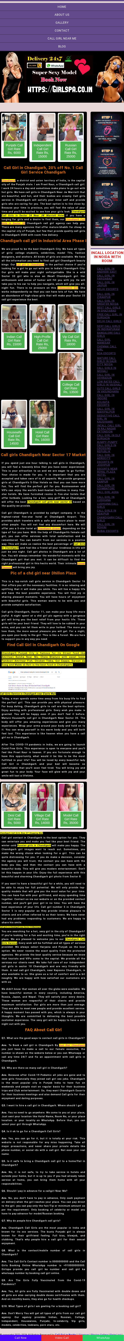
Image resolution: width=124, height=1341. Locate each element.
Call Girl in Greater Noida (108, 302)
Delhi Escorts (107, 289)
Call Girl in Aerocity (105, 457)
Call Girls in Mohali (106, 370)
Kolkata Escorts (103, 404)
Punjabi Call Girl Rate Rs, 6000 (14, 148)
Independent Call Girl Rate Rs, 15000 (43, 150)
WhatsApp (103, 1337)
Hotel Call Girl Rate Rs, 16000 (42, 435)
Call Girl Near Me (62, 38)
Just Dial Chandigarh (72, 1045)
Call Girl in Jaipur (105, 284)
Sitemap (84, 1334)
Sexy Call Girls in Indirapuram (108, 328)
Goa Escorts (106, 353)
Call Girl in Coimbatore (106, 487)
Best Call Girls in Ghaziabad (108, 309)
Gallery (62, 22)
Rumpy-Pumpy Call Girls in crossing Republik (107, 447)
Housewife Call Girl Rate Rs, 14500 (14, 437)
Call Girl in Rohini (105, 526)
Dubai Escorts (108, 531)
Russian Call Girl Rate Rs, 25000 (70, 150)
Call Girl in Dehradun (105, 376)
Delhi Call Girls (109, 321)
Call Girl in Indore (105, 397)
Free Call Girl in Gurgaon (109, 316)
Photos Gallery (99, 1334)
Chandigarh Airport (49, 528)
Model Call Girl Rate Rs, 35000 (70, 819)
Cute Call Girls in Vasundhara (108, 390)
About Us (62, 14)
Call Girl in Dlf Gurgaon (108, 437)
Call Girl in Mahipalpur (106, 410)
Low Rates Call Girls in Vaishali (109, 383)
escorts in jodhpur (105, 463)
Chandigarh (8, 180)
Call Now (21, 1337)
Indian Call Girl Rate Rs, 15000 (14, 340)
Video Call (62, 1337)
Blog (62, 46)
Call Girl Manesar (104, 341)
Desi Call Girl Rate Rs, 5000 (14, 819)
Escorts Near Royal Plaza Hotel (107, 471)
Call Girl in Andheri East (107, 270)
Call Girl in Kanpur (105, 480)
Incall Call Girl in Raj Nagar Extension (109, 428)
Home (62, 6)
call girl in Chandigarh (30, 264)
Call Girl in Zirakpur (105, 296)
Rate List (115, 1334)
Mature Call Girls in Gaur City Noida (107, 361)
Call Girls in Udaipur (106, 512)
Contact (62, 30)
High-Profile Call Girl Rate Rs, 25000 (42, 342)
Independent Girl (67, 287)
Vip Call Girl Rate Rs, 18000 (70, 340)
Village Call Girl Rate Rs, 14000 (42, 819)
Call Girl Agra (108, 492)
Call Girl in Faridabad (105, 277)
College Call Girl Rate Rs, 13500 (70, 388)
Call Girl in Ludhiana (105, 499)
